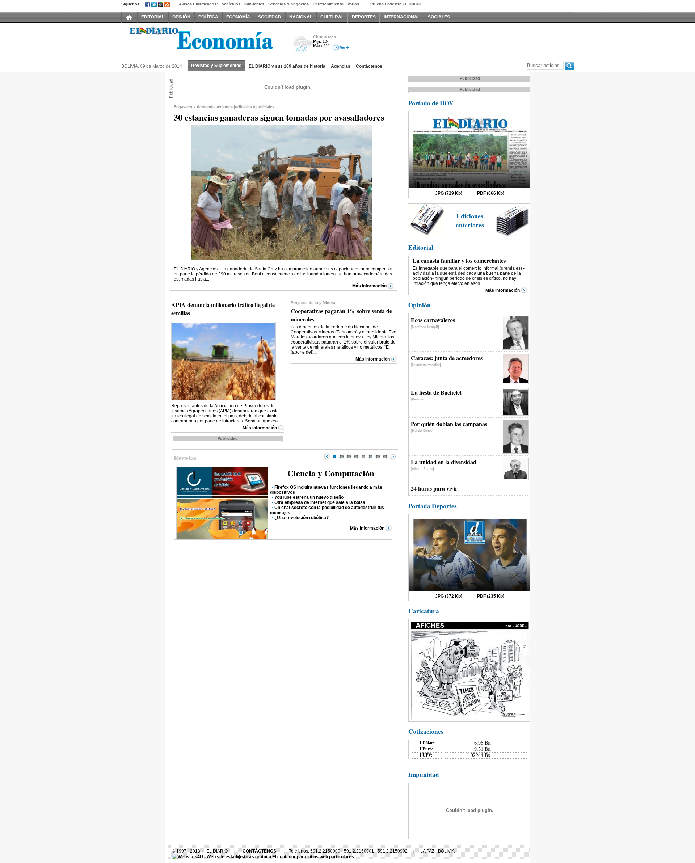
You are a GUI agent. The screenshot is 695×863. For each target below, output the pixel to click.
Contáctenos (369, 66)
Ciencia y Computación (330, 473)
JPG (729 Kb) (448, 193)
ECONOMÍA (238, 17)
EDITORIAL (152, 17)
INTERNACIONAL (402, 17)
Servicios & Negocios (288, 4)
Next (393, 456)
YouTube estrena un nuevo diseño (309, 497)
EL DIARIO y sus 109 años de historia (287, 66)
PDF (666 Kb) (490, 193)
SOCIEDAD (269, 17)
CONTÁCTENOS (259, 851)
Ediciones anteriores (470, 220)
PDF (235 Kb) (490, 596)
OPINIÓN (181, 17)
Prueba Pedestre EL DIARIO (396, 4)
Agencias (340, 66)
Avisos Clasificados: (198, 4)
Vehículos (231, 4)
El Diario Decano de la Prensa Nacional (202, 40)
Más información (369, 286)
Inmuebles (254, 4)
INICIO (129, 17)
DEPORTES (364, 17)
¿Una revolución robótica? (301, 517)
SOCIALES (439, 17)
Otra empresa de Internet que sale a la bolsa (319, 502)
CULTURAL (332, 17)
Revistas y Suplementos (216, 65)
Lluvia (303, 45)
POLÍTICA (208, 17)
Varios (353, 4)
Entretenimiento (328, 4)
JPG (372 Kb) (448, 596)
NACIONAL (300, 17)
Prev (327, 456)
